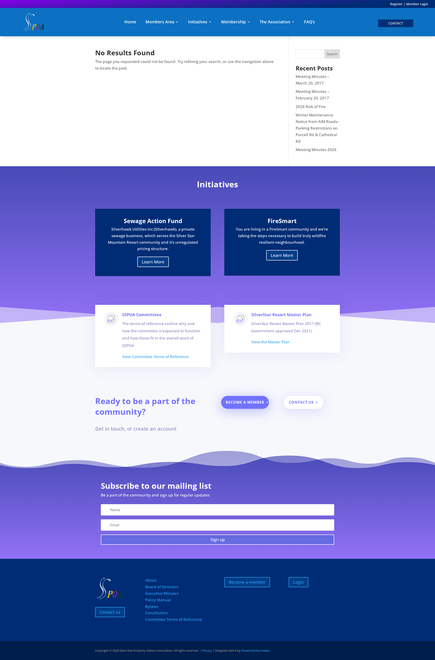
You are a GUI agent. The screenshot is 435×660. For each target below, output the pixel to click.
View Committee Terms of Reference (155, 356)
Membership (233, 22)
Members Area (159, 22)
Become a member (245, 402)
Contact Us (301, 402)
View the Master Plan (270, 341)
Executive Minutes (162, 593)
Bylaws (151, 606)
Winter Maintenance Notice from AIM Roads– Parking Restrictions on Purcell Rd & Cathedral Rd (317, 128)
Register (396, 4)
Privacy (207, 650)
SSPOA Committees (141, 314)
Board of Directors (161, 586)
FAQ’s (309, 22)
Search (332, 54)
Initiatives (197, 22)
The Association (275, 22)
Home (130, 22)
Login (298, 582)
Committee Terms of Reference (173, 619)
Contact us (110, 612)
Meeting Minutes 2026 (316, 149)
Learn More (153, 262)
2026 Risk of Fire (311, 106)
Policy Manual (158, 599)
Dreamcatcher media (255, 650)
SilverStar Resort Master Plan (281, 314)
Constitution (156, 612)
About (150, 580)
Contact (395, 23)
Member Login (417, 4)
